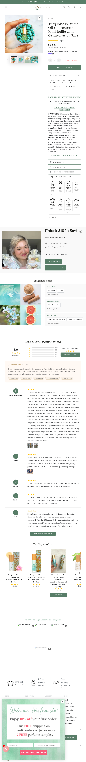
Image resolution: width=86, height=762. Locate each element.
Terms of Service (70, 717)
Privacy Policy (69, 720)
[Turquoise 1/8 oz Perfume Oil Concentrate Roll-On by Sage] (14, 561)
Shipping (50, 47)
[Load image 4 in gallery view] (34, 59)
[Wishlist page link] (64, 7)
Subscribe (69, 737)
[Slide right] (79, 2)
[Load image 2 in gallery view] (21, 59)
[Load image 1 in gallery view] (14, 59)
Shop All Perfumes (53, 261)
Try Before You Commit (55, 268)
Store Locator (69, 707)
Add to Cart (58, 594)
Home (50, 18)
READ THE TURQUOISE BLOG (64, 156)
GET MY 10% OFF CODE (33, 752)
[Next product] (80, 573)
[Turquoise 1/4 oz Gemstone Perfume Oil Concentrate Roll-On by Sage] (36, 561)
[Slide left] (7, 2)
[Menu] (6, 7)
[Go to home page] (42, 7)
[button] (68, 7)
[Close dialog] (62, 701)
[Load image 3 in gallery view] (27, 59)
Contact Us (68, 703)
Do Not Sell (68, 724)
